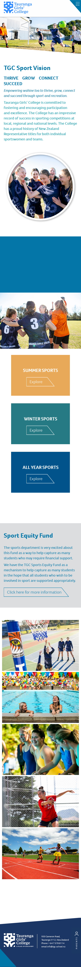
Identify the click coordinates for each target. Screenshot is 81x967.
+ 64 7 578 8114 (56, 943)
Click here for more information (34, 592)
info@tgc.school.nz (56, 946)
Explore (36, 381)
